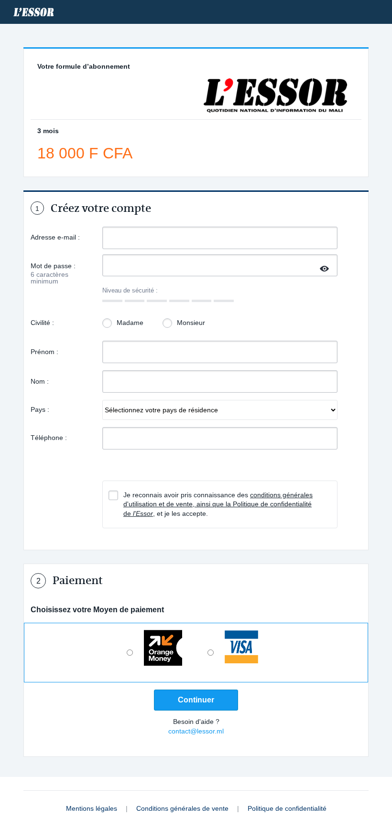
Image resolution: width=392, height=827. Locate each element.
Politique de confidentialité (287, 808)
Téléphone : (49, 437)
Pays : (40, 409)
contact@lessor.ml (196, 731)
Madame (130, 322)
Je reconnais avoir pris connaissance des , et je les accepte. (218, 504)
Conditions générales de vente (183, 808)
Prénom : (44, 352)
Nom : (40, 381)
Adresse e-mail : (55, 237)
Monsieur (191, 322)
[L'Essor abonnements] (33, 12)
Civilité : (42, 322)
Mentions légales (92, 808)
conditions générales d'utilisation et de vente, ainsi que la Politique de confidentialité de (218, 504)
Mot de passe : (53, 266)
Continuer (196, 700)
